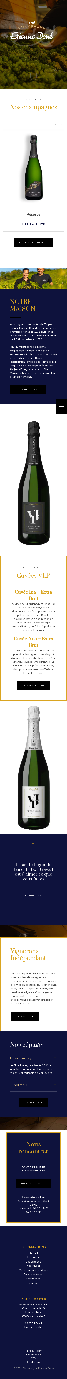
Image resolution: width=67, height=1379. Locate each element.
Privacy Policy (33, 1350)
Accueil (33, 1253)
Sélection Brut (33, 214)
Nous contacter (33, 1183)
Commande (33, 1278)
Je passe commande (33, 242)
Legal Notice (33, 1354)
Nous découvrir (28, 389)
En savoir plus (33, 686)
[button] (61, 123)
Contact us (33, 1362)
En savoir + (25, 1016)
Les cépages (33, 1261)
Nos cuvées (33, 1265)
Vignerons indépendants (33, 1270)
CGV (33, 1358)
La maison (33, 1257)
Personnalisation (33, 1274)
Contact (33, 1282)
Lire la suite (33, 224)
